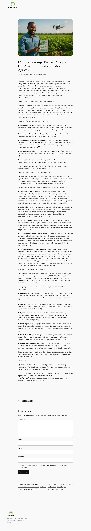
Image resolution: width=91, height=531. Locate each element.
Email (20, 448)
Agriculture (37, 74)
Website (21, 457)
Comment (22, 419)
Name (20, 440)
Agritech (43, 74)
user (31, 74)
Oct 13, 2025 (22, 74)
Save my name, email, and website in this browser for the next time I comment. (44, 466)
